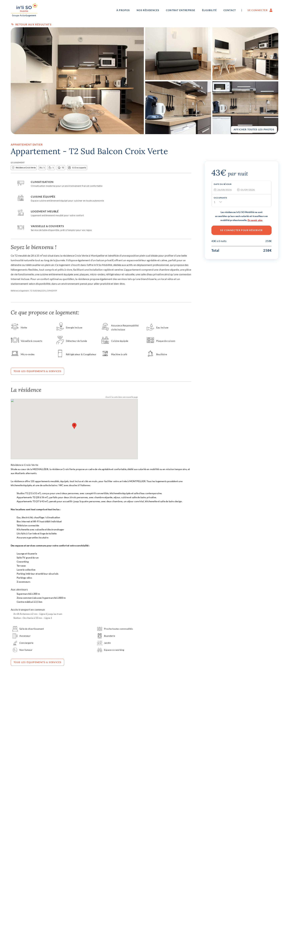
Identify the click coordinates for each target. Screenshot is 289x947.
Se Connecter (258, 10)
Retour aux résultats (33, 24)
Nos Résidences (148, 10)
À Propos (123, 10)
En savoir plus (255, 220)
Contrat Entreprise (180, 10)
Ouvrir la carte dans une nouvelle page (122, 397)
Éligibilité (209, 10)
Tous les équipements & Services (37, 371)
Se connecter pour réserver (241, 230)
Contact (229, 10)
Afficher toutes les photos (254, 129)
